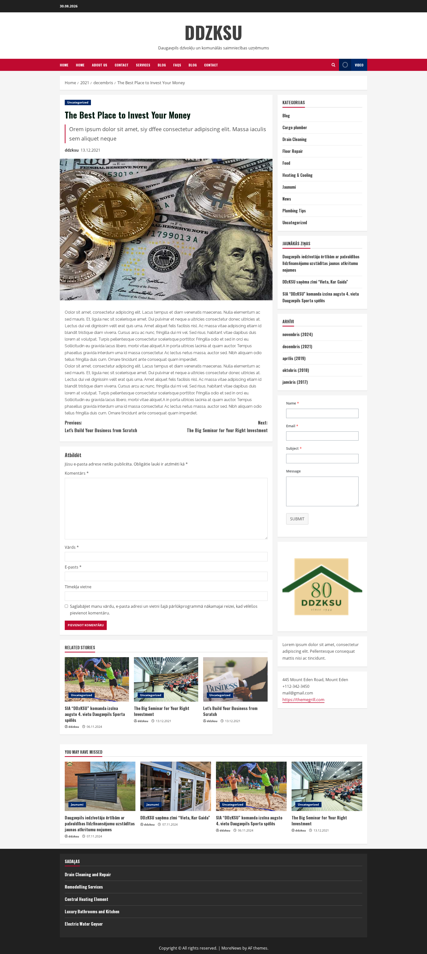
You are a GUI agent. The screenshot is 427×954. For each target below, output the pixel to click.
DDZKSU (213, 32)
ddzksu (72, 150)
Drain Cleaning (294, 139)
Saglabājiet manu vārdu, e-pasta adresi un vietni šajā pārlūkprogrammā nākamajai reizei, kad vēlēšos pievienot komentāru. (163, 610)
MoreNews (231, 948)
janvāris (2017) (295, 382)
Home (80, 64)
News (286, 199)
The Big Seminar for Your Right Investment (227, 426)
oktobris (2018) (295, 370)
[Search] (333, 65)
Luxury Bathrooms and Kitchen (92, 911)
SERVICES (143, 64)
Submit (297, 519)
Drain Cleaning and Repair (88, 874)
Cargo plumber (294, 127)
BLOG (193, 64)
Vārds (72, 547)
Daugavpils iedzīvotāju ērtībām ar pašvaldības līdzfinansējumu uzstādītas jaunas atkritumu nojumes (321, 263)
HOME (64, 64)
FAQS (177, 64)
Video (359, 64)
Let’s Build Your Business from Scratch (101, 426)
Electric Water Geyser (84, 924)
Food (286, 163)
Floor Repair (292, 151)
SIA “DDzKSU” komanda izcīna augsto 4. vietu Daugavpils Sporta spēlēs (95, 714)
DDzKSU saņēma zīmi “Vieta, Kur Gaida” (315, 282)
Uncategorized (77, 102)
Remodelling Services (84, 887)
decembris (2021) (297, 346)
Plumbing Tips (294, 211)
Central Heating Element (86, 899)
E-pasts (73, 567)
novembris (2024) (297, 334)
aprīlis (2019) (293, 358)
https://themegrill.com (303, 699)
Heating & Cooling (297, 175)
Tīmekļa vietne (78, 586)
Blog (162, 64)
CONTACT (211, 64)
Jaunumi (289, 187)
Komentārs (77, 473)
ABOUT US (99, 64)
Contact (121, 64)
